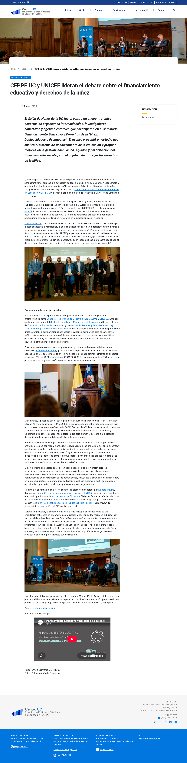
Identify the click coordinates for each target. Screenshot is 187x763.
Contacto (162, 10)
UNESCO (104, 319)
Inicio (68, 10)
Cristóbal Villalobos (46, 350)
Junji (111, 325)
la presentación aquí (45, 608)
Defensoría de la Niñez (58, 328)
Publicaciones (120, 10)
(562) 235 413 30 (167, 717)
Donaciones (122, 2)
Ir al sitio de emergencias (65, 749)
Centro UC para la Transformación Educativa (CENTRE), (64, 493)
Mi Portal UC (161, 2)
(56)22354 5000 (62, 755)
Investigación (142, 10)
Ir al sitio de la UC (19, 2)
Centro (82, 10)
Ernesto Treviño (106, 489)
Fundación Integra (34, 328)
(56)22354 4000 (19, 747)
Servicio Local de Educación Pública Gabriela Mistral (65, 503)
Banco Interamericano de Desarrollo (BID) (68, 319)
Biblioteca (134, 2)
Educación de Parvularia (40, 325)
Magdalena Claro (33, 223)
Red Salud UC (147, 2)
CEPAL (93, 319)
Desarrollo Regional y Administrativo (89, 325)
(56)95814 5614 (105, 749)
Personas (99, 10)
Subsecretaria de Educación (65, 496)
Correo (172, 2)
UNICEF (28, 211)
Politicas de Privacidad (149, 738)
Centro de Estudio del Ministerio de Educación (74, 322)
